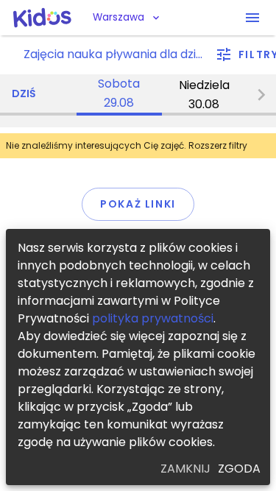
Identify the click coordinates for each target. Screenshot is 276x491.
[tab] (119, 95)
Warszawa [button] (118, 17)
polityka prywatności (152, 318)
